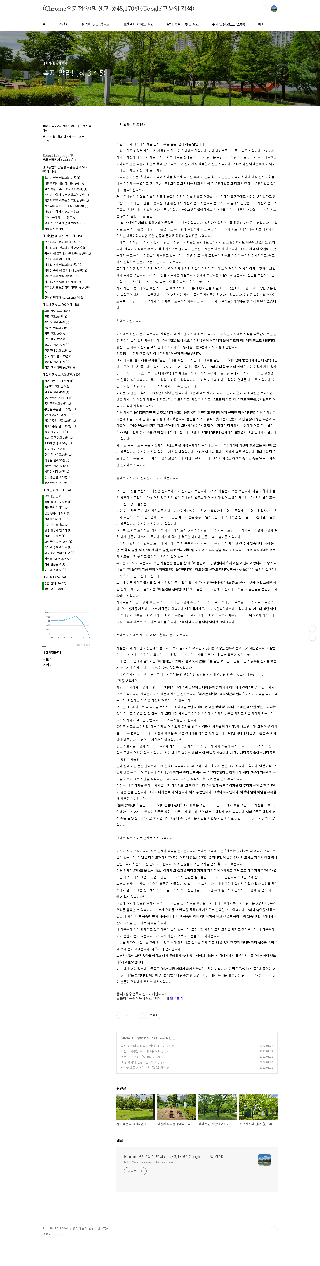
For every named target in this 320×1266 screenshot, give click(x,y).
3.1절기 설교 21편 (57, 386)
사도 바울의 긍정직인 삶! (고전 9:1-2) (145, 1046)
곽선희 (64, 24)
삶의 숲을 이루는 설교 (183, 24)
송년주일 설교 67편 (58, 483)
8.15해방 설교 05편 (58, 443)
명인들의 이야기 (56, 507)
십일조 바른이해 (56, 229)
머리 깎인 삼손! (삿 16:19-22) (140, 1056)
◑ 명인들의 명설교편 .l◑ (62, 236)
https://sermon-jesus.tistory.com (148, 1162)
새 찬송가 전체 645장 (59, 553)
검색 (264, 8)
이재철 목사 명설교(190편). (62, 265)
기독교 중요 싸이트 (57, 547)
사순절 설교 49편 (56, 392)
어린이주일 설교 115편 (60, 420)
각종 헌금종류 (54, 564)
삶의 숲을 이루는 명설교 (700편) (65, 189)
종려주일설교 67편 (57, 403)
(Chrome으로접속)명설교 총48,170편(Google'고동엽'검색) (118, 8)
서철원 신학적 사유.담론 (61, 212)
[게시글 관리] (138, 1015)
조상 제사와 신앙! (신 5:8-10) (140, 1062)
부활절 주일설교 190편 (60, 409)
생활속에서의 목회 (57, 513)
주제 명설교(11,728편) (228, 24)
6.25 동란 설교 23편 (58, 437)
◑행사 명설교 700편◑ (60, 304)
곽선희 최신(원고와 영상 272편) (65, 248)
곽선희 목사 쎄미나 (57, 259)
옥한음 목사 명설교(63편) (61, 276)
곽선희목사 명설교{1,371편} (63, 242)
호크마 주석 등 (55, 570)
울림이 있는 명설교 (95, 24)
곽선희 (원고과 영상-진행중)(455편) (67, 253)
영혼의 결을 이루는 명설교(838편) (66, 200)
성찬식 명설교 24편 (58, 328)
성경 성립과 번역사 (57, 530)
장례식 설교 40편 (56, 362)
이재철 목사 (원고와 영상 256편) (65, 270)
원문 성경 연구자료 (57, 502)
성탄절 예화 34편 (56, 471)
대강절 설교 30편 (56, 460)
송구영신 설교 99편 (58, 477)
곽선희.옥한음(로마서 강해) (62, 282)
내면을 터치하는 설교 (138, 24)
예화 (261, 24)
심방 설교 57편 (55, 339)
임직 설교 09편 (55, 333)
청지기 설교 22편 (56, 345)
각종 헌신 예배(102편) (59, 367)
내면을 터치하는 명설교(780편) (64, 183)
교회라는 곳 (53, 496)
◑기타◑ (128, 1038)
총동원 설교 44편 (56, 322)
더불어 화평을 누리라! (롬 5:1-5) (142, 1051)
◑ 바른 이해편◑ (56, 490)
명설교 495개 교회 (57, 558)
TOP (274, 1229)
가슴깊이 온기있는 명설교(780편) (66, 206)
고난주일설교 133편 (58, 398)
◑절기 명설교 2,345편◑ (62, 374)
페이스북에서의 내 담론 (60, 217)
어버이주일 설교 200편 (60, 426)
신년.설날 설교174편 (58, 381)
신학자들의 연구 (56, 519)
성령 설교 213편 (56, 432)
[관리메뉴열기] (312, 628)
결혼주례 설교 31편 (58, 350)
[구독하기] (312, 637)
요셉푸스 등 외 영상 (58, 541)
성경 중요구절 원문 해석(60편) (64, 223)
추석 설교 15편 (55, 449)
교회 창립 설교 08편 (58, 311)
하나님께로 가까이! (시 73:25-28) (143, 1067)
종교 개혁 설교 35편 (58, 356)
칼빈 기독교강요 (56, 524)
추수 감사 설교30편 (58, 454)
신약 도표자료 (54, 536)
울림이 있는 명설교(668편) (62, 178)
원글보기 (176, 998)
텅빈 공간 (53, 589)
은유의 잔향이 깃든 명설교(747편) (66, 195)
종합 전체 (143, 1038)
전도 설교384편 (55, 316)
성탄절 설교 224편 (57, 466)
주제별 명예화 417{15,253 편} (64, 297)
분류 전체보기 (58, 159)
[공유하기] (133, 1015)
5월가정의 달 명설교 (58, 415)
